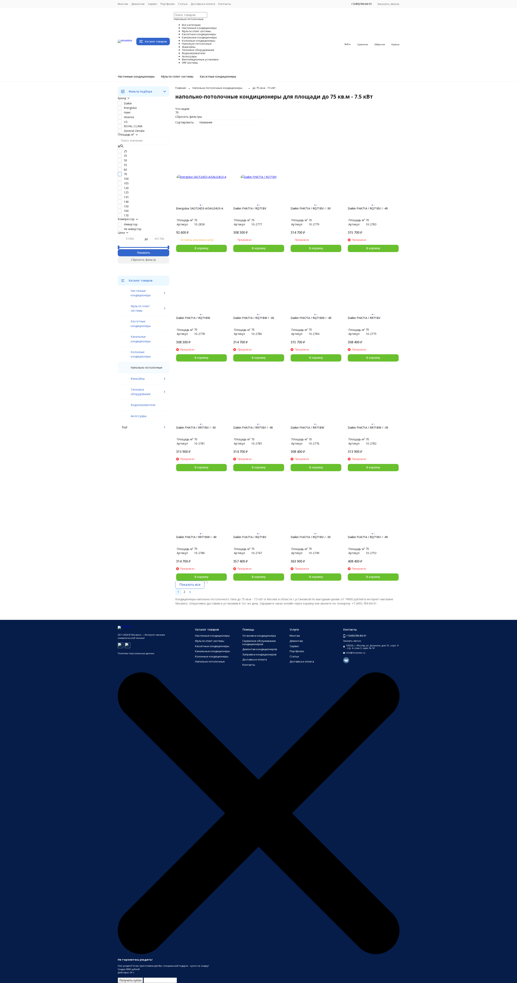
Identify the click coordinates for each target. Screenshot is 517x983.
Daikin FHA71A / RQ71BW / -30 (253, 318)
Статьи (182, 4)
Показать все (189, 584)
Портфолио (167, 4)
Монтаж (123, 4)
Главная (180, 88)
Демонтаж (138, 4)
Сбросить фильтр (143, 260)
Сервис (152, 4)
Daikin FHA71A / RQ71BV (249, 208)
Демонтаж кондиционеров (259, 649)
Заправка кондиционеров (259, 654)
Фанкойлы (138, 379)
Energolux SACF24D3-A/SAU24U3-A (199, 208)
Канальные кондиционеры (212, 651)
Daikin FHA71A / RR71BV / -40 (253, 427)
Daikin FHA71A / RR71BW (307, 427)
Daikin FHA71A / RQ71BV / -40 (368, 208)
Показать (143, 252)
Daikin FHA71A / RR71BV (364, 318)
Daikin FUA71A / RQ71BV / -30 (311, 537)
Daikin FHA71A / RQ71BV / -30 (311, 208)
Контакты (224, 4)
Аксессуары (138, 416)
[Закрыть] (258, 953)
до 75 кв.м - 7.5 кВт (264, 88)
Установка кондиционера (259, 635)
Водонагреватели (143, 405)
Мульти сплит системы (177, 76)
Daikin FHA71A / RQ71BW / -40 (311, 318)
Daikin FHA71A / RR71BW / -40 (196, 537)
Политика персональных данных (136, 653)
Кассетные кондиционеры (218, 76)
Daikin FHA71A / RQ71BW (193, 318)
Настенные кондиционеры (136, 76)
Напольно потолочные (210, 661)
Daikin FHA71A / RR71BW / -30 (368, 427)
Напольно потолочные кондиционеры (217, 88)
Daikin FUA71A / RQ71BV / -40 (368, 537)
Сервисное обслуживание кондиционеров (259, 642)
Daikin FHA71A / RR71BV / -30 (196, 427)
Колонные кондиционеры (211, 656)
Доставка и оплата (203, 4)
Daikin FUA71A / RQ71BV (249, 537)
